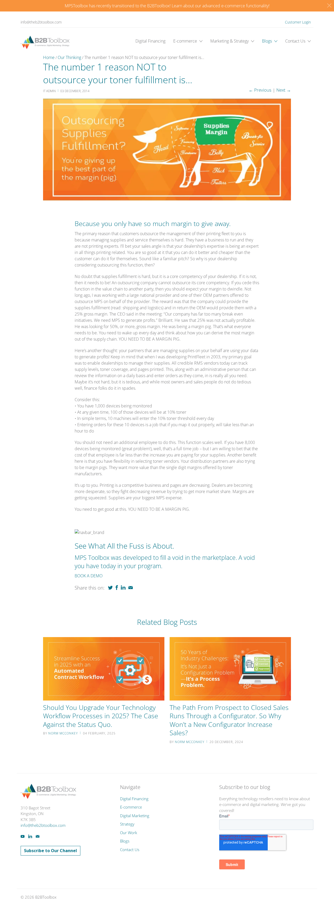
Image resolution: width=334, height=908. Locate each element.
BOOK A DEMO (89, 576)
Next (283, 90)
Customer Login (298, 22)
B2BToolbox (45, 897)
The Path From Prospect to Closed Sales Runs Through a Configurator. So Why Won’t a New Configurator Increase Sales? (229, 720)
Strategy (127, 824)
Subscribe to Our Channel (50, 850)
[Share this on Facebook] (117, 587)
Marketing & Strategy (230, 41)
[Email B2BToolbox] (37, 836)
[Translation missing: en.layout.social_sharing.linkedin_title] (123, 587)
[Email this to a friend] (131, 587)
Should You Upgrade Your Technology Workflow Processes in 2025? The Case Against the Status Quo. (100, 716)
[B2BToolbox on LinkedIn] (30, 836)
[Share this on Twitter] (110, 587)
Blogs (267, 41)
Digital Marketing (134, 815)
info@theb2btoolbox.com (41, 22)
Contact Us (295, 41)
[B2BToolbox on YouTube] (23, 836)
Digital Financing (150, 41)
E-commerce (185, 41)
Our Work (128, 832)
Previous (260, 90)
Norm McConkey (63, 733)
